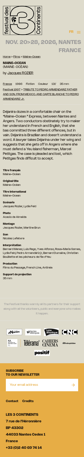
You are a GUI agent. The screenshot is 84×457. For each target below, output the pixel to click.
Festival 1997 (12, 90)
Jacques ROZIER (20, 73)
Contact (12, 401)
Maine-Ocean (31, 57)
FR (71, 31)
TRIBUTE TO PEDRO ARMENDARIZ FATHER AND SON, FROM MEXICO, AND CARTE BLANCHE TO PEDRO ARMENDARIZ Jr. (41, 94)
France (7, 84)
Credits (28, 401)
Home (7, 57)
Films (16, 57)
